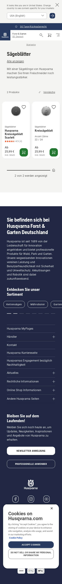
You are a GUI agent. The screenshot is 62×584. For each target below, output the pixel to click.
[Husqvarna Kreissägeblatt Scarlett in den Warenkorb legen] (24, 152)
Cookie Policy (16, 537)
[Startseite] (5, 35)
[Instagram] (31, 499)
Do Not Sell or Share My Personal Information (31, 554)
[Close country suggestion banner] (57, 5)
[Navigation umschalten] (58, 35)
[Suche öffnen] (41, 35)
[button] (23, 107)
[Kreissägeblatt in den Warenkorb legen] (54, 152)
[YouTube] (46, 499)
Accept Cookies (31, 544)
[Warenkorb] (49, 35)
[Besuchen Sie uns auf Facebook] (15, 499)
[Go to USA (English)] (52, 15)
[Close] (51, 508)
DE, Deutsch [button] (17, 36)
